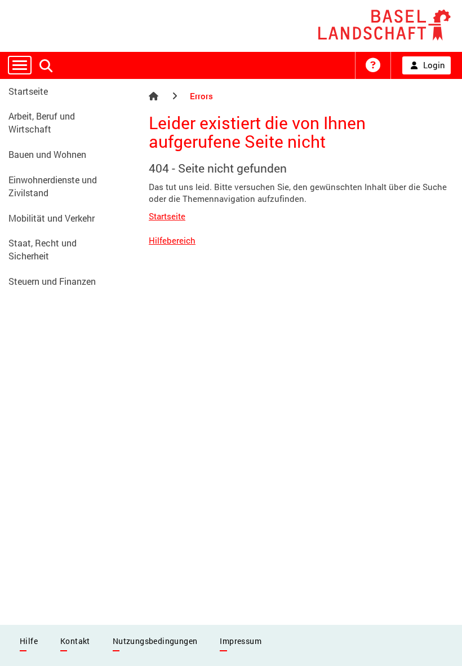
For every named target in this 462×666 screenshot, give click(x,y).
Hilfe (29, 641)
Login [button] (434, 64)
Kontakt (75, 641)
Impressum (240, 641)
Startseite (28, 91)
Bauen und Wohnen (47, 154)
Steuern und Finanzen (52, 281)
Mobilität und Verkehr (51, 218)
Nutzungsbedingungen (155, 641)
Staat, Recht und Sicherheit (42, 249)
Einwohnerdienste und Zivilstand (52, 186)
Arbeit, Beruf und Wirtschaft (41, 122)
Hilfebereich (172, 240)
